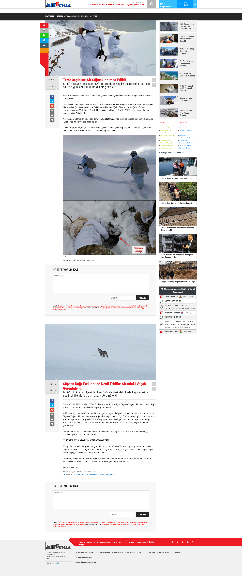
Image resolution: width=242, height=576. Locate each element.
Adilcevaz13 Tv (179, 552)
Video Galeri (118, 552)
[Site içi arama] (44, 50)
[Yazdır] (52, 115)
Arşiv (140, 552)
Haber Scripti (51, 563)
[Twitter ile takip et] (177, 542)
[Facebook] (52, 97)
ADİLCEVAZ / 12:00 (117, 4)
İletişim (151, 542)
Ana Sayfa (81, 542)
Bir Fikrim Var (129, 542)
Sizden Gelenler (184, 148)
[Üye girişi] (44, 45)
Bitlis (75, 474)
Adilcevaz (81, 474)
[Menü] (44, 30)
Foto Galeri (131, 552)
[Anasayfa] (44, 25)
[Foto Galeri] (44, 40)
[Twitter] (52, 101)
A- (154, 84)
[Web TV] (44, 35)
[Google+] (52, 106)
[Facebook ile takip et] (172, 542)
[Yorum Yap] (52, 120)
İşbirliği (81, 545)
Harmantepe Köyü (92, 474)
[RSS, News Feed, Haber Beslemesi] (182, 542)
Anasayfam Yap (164, 552)
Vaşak (112, 474)
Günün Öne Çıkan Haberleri (86, 562)
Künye (89, 542)
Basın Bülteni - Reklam (86, 552)
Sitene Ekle (150, 552)
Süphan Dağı (104, 474)
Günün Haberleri (104, 552)
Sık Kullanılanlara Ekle (102, 542)
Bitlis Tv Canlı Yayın (85, 557)
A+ (154, 80)
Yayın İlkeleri (141, 542)
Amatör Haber (117, 542)
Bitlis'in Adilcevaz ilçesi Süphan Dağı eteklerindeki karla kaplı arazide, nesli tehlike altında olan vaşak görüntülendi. (105, 394)
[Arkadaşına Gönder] (52, 111)
